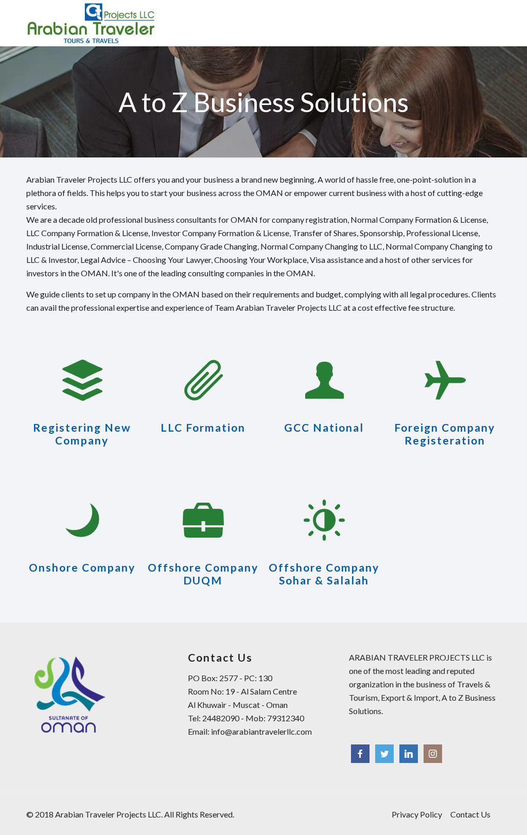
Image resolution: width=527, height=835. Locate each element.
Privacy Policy (417, 814)
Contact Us (470, 814)
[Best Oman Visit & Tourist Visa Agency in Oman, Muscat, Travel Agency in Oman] (90, 23)
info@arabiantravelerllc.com (261, 731)
